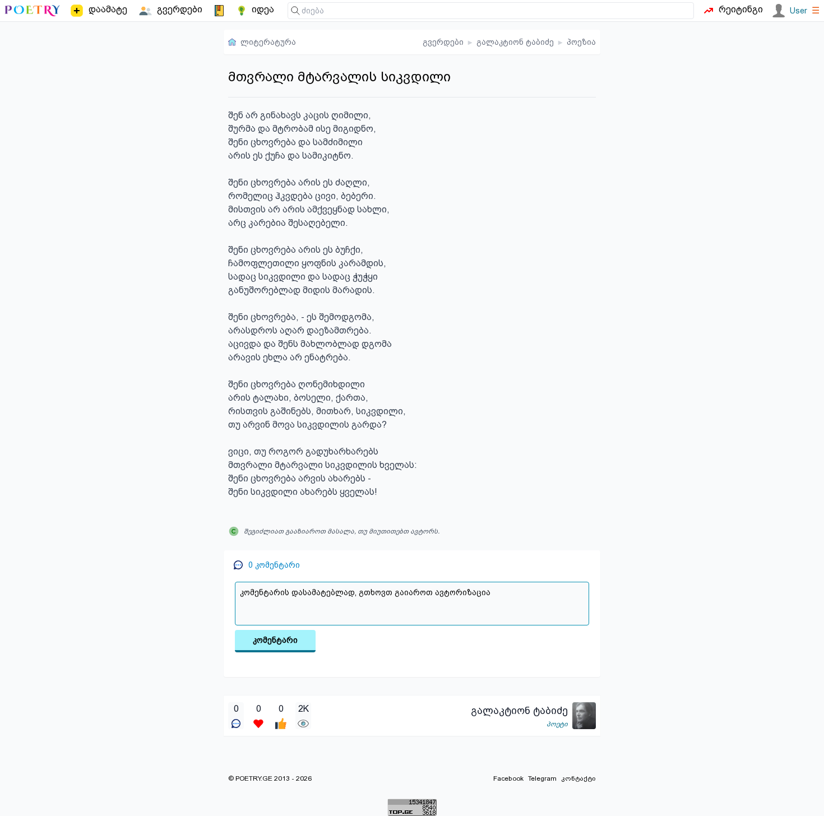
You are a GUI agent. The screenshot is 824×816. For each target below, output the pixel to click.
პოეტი (557, 724)
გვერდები (443, 42)
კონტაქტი (578, 778)
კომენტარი (275, 640)
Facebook (508, 778)
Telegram (542, 778)
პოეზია (581, 42)
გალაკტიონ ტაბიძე (515, 42)
